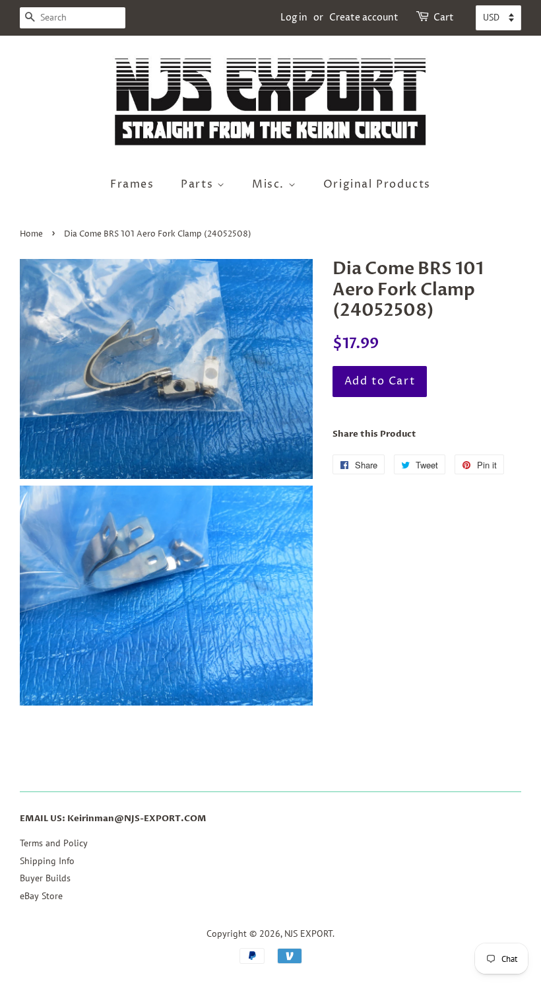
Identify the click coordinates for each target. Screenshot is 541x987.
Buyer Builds (45, 878)
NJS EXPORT (308, 933)
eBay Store (41, 896)
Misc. (270, 184)
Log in (293, 17)
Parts (199, 184)
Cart (443, 17)
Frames (132, 184)
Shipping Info (47, 861)
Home (31, 234)
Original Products (377, 184)
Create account (363, 17)
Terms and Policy (54, 843)
